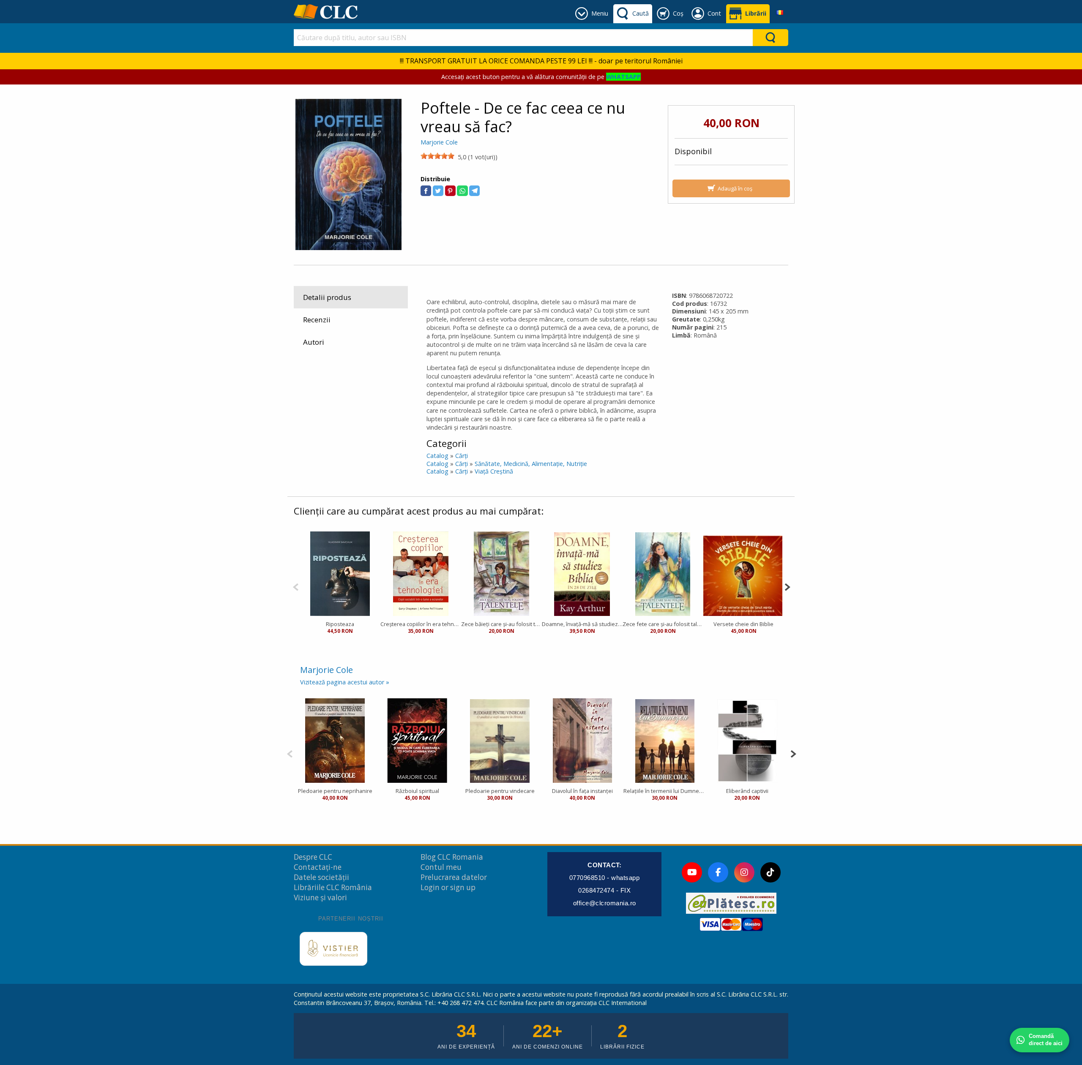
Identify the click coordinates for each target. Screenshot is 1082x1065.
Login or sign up (448, 887)
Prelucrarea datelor (454, 877)
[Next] (787, 586)
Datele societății (321, 877)
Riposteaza (340, 624)
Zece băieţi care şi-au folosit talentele (501, 624)
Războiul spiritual (417, 791)
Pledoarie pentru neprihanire (335, 791)
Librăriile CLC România (333, 887)
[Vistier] (333, 949)
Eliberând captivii (747, 791)
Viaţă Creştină (494, 471)
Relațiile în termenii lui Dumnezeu (664, 791)
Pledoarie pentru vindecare (500, 791)
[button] (426, 190)
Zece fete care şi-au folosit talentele (663, 624)
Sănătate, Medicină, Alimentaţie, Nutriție (531, 464)
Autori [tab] (313, 342)
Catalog (437, 456)
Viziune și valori (320, 897)
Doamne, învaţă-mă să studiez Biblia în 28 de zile (582, 624)
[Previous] (295, 586)
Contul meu (441, 867)
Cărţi (461, 456)
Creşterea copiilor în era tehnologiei (420, 624)
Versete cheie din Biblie (743, 624)
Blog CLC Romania (452, 857)
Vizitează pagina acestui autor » (344, 682)
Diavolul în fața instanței (582, 791)
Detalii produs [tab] (327, 297)
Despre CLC (313, 857)
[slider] (437, 156)
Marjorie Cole (439, 142)
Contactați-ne (318, 867)
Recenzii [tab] (317, 319)
